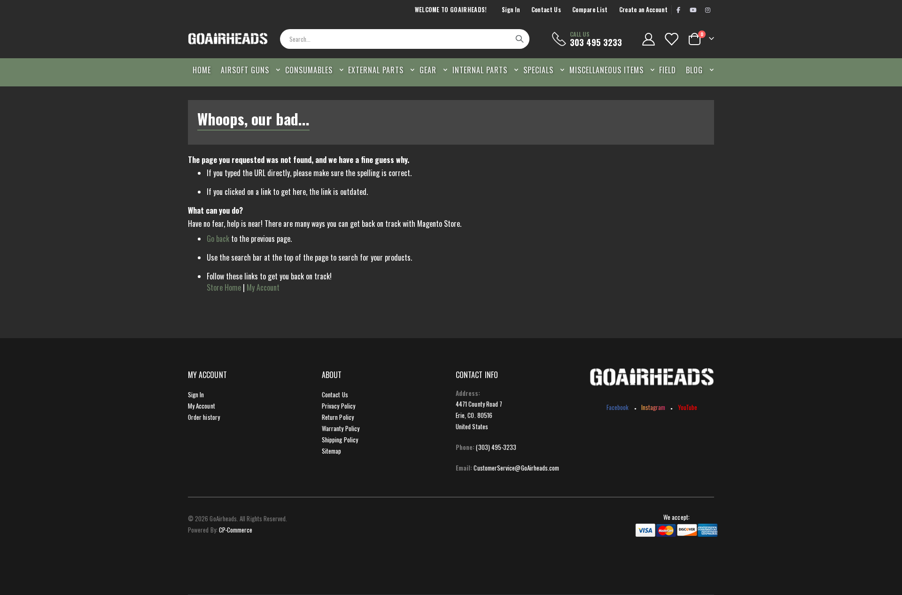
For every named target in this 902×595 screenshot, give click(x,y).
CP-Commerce (236, 529)
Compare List (590, 9)
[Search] (520, 39)
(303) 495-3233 (496, 447)
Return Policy (338, 417)
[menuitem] (697, 70)
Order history (204, 417)
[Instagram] (707, 10)
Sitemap (331, 451)
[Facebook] (678, 10)
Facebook (618, 407)
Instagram (653, 407)
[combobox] (404, 39)
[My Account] (648, 39)
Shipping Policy (340, 439)
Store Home (224, 287)
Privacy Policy (338, 405)
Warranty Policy (340, 428)
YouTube (687, 407)
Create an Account (643, 9)
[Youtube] (693, 10)
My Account (263, 287)
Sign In (511, 9)
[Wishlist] (671, 39)
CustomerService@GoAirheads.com (516, 467)
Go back (218, 238)
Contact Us (546, 9)
